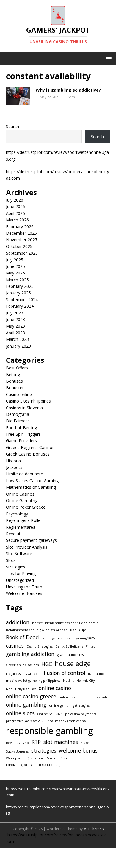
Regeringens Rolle (23, 520)
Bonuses (14, 381)
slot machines (60, 741)
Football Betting (21, 427)
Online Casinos (20, 494)
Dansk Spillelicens (69, 646)
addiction (17, 622)
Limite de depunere (24, 474)
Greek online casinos (22, 665)
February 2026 (20, 226)
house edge (73, 663)
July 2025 (14, 260)
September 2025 (22, 253)
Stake (85, 743)
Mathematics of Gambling (31, 487)
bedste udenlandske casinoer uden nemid (65, 623)
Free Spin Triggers (23, 434)
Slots (10, 560)
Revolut (13, 533)
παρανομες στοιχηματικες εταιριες (33, 765)
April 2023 (15, 333)
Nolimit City (85, 680)
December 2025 (21, 233)
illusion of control (63, 672)
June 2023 (15, 319)
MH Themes (94, 828)
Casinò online (19, 394)
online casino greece (31, 696)
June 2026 (15, 206)
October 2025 (19, 246)
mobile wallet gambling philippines (33, 680)
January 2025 (18, 293)
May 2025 (15, 273)
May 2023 (15, 326)
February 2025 (20, 286)
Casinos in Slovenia (24, 408)
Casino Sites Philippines (28, 401)
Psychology (17, 514)
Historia (13, 461)
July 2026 (14, 200)
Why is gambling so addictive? (68, 90)
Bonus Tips (78, 630)
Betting (13, 374)
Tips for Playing (21, 573)
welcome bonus (78, 750)
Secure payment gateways (31, 540)
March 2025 (17, 279)
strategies (43, 750)
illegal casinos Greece (23, 674)
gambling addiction (30, 653)
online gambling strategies (69, 705)
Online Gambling (21, 500)
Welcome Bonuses (24, 593)
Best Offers (17, 367)
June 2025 (15, 266)
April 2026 (15, 213)
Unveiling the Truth (24, 587)
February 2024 (20, 306)
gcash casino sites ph (73, 655)
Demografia (17, 414)
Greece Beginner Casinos (30, 447)
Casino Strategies (39, 646)
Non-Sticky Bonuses (21, 689)
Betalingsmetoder (20, 630)
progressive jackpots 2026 (25, 721)
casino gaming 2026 (80, 638)
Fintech (92, 646)
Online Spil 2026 (49, 714)
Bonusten (15, 387)
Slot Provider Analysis (26, 547)
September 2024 (22, 299)
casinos (15, 645)
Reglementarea (20, 527)
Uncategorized (20, 580)
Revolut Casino (17, 743)
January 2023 (18, 346)
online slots (20, 713)
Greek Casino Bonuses (28, 454)
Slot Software (19, 553)
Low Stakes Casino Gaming (32, 480)
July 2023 (14, 313)
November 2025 (21, 239)
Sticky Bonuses (17, 751)
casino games (52, 638)
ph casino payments (80, 714)
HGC (46, 663)
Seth (71, 97)
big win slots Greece (52, 630)
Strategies (15, 567)
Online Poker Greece (26, 507)
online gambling (26, 704)
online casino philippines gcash (83, 697)
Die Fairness (18, 421)
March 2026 (17, 220)
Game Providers (21, 440)
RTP (36, 741)
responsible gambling (49, 731)
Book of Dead (22, 637)
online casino (55, 688)
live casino (96, 674)
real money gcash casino (67, 721)
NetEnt (68, 680)
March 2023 (17, 339)
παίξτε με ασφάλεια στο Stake (46, 758)
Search (12, 126)
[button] (108, 58)
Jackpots (14, 467)
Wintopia (13, 758)
